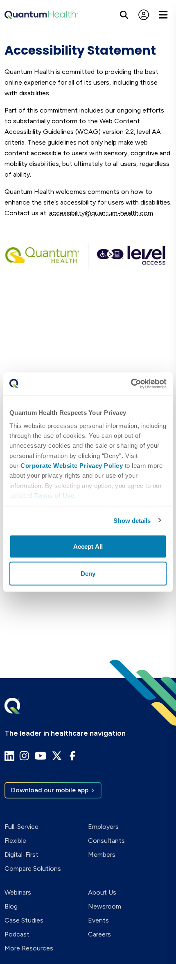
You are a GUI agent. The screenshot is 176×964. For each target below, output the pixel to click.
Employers (103, 827)
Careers (99, 934)
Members (101, 854)
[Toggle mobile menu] (163, 15)
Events (98, 920)
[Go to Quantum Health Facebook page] (72, 756)
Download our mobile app (49, 790)
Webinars (18, 892)
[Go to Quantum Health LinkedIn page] (9, 756)
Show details (132, 520)
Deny (88, 573)
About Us (102, 892)
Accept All (88, 546)
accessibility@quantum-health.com (101, 213)
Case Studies (24, 920)
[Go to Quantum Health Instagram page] (24, 755)
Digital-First (21, 854)
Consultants (106, 840)
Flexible (15, 840)
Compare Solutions (33, 868)
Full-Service (21, 827)
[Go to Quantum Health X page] (56, 755)
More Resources (29, 948)
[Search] (124, 15)
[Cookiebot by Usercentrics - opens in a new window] (131, 383)
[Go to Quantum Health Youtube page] (40, 755)
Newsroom (104, 906)
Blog (11, 906)
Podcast (17, 934)
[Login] (143, 15)
